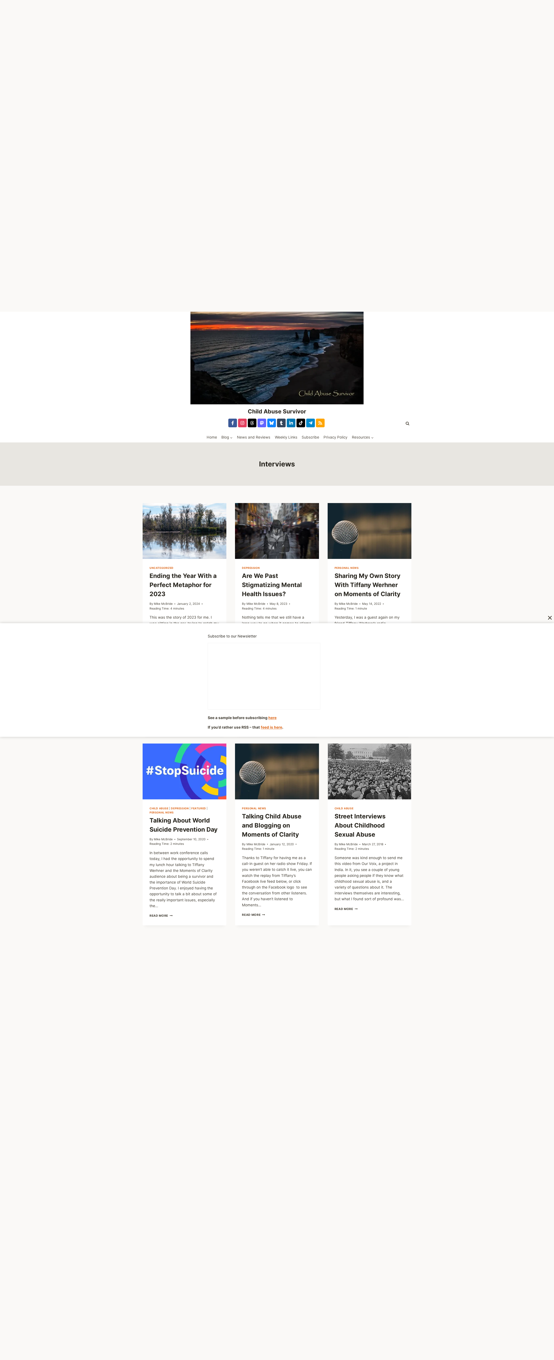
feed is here (271, 727)
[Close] (550, 618)
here (272, 718)
